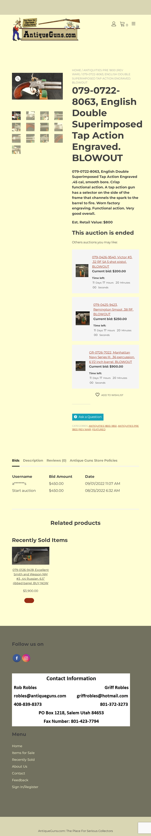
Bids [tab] (16, 460)
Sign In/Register (25, 787)
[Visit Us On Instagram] (26, 661)
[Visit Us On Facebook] (16, 661)
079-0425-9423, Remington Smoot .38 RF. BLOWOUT (113, 309)
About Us (19, 766)
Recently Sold (23, 760)
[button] (18, 78)
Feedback (20, 780)
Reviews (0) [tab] (56, 460)
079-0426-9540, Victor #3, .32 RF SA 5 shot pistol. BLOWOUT (112, 261)
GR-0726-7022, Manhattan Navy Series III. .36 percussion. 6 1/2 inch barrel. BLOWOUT (112, 357)
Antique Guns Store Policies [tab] (93, 460)
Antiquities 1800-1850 (103, 425)
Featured (99, 429)
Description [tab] (33, 460)
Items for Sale (23, 753)
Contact (18, 773)
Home (76, 70)
